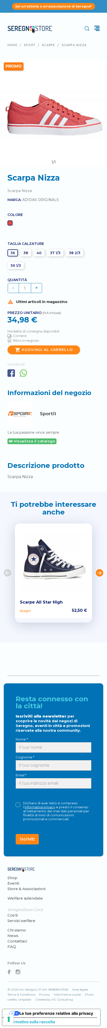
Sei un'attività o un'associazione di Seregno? (53, 6)
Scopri (25, 611)
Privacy (44, 994)
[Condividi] (11, 373)
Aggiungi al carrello (44, 350)
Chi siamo (16, 930)
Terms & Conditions (21, 994)
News (12, 935)
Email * (21, 775)
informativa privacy (40, 807)
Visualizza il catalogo (34, 441)
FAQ (11, 946)
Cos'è (12, 915)
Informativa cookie (67, 994)
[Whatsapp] (23, 373)
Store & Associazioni (26, 888)
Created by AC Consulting (54, 999)
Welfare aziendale (25, 898)
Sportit (48, 413)
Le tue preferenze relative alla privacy (56, 1013)
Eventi (13, 883)
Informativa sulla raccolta (30, 1021)
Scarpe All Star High (41, 602)
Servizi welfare (21, 920)
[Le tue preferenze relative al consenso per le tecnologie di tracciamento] (8, 1019)
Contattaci (17, 941)
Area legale (80, 989)
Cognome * (25, 757)
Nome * (22, 739)
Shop (12, 877)
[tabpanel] (53, 113)
